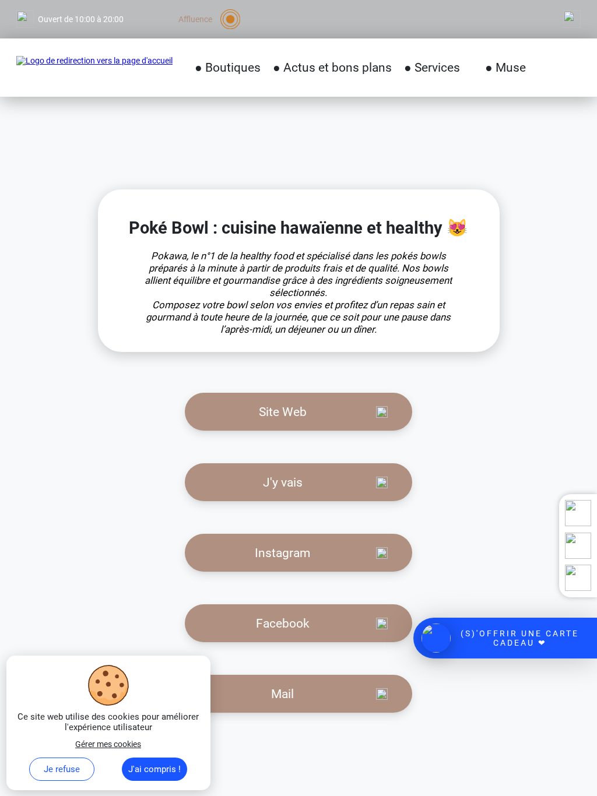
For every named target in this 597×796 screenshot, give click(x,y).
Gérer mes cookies (108, 744)
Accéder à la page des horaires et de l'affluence (99, 4)
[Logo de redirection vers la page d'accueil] (94, 67)
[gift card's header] (505, 638)
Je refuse (62, 769)
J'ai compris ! (154, 769)
